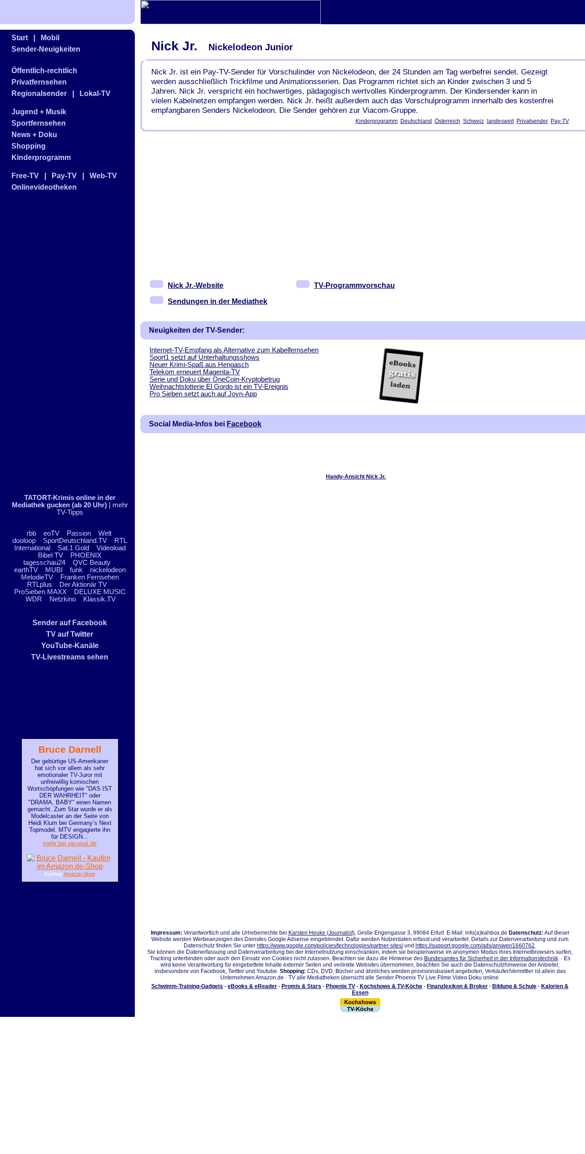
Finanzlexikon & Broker (457, 986)
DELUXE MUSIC (100, 592)
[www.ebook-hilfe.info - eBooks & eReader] (401, 402)
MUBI (54, 570)
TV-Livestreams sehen (69, 657)
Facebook (244, 424)
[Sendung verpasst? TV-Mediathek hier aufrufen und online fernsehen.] (230, 22)
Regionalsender (39, 93)
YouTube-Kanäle (70, 645)
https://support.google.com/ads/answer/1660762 (475, 945)
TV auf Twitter (69, 634)
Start (19, 38)
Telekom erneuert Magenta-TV (194, 372)
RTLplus (39, 584)
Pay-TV (64, 176)
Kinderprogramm (41, 157)
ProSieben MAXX (40, 592)
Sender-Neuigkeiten (45, 49)
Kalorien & (555, 986)
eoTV (51, 533)
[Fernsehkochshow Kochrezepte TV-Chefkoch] (360, 1010)
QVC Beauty (92, 562)
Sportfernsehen (38, 123)
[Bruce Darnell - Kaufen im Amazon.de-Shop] (70, 866)
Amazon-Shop (79, 874)
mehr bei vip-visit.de (69, 843)
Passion (79, 533)
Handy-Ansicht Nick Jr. (356, 476)
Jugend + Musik (38, 112)
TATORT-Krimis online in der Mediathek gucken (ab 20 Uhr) (64, 501)
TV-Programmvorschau (354, 285)
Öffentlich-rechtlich (44, 70)
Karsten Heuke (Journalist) (321, 933)
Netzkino (62, 599)
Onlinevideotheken (44, 187)
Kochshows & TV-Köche (391, 986)
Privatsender (532, 121)
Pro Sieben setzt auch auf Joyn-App (203, 394)
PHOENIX (85, 555)
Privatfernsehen (39, 82)
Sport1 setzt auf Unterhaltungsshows (204, 357)
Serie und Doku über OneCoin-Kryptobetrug (214, 379)
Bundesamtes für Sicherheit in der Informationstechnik (491, 958)
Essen (360, 992)
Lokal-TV (95, 93)
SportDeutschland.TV (75, 540)
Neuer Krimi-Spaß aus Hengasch (199, 364)
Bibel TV (50, 555)
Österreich (447, 121)
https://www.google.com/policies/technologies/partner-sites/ (330, 945)
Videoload (111, 548)
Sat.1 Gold (73, 548)
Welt (105, 533)
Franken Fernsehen (89, 577)
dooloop (24, 540)
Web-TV (103, 176)
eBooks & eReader (252, 986)
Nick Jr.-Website (195, 285)
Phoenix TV (340, 986)
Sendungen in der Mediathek (217, 301)
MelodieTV (37, 577)
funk (76, 570)
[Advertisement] (57, 343)
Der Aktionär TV (83, 584)
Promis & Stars (301, 986)
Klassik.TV (99, 599)
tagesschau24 (44, 562)
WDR (34, 599)
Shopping (28, 146)
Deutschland (416, 121)
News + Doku (34, 134)
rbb (31, 533)
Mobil (50, 38)
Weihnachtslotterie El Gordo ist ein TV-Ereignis (218, 386)
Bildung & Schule (514, 986)
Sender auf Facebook (69, 623)
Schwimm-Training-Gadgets (187, 986)
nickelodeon (108, 570)
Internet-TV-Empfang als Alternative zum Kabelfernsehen (234, 350)
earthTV (26, 570)
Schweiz (473, 121)
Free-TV (25, 176)
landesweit (500, 121)
